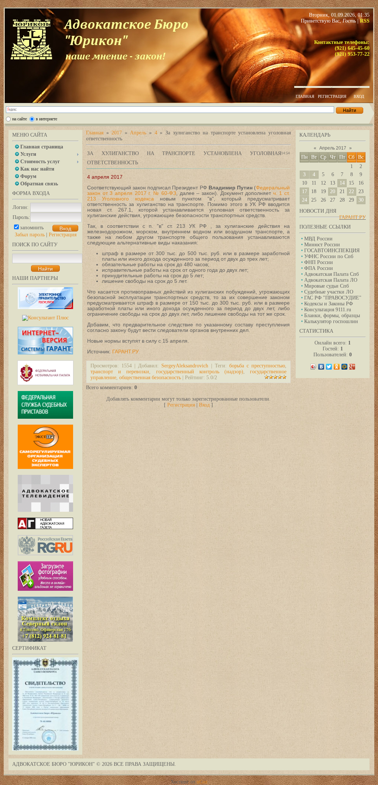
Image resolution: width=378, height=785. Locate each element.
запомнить (32, 227)
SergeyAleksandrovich (184, 365)
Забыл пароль (30, 234)
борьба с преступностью (257, 365)
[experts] (45, 467)
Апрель (138, 133)
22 (351, 191)
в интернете (46, 118)
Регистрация (62, 234)
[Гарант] (45, 353)
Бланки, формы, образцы (332, 315)
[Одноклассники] (337, 366)
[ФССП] (45, 417)
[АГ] (45, 527)
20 (332, 191)
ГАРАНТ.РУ (352, 217)
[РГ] (45, 553)
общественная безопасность (150, 377)
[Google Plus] (352, 366)
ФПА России (318, 268)
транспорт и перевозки (119, 371)
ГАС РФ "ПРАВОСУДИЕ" (332, 298)
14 (342, 183)
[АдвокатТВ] (45, 510)
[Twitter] (329, 366)
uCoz (202, 782)
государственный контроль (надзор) (199, 371)
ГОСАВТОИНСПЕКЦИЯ (332, 250)
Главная (94, 133)
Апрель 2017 (332, 148)
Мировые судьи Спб (326, 286)
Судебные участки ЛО (328, 292)
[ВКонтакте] (321, 366)
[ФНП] (45, 383)
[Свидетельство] (45, 749)
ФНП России (318, 262)
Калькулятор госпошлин (331, 321)
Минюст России (322, 244)
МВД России (318, 238)
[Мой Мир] (344, 366)
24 (304, 200)
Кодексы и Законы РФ (328, 303)
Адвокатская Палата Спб (331, 274)
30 (361, 200)
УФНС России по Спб (328, 256)
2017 (116, 133)
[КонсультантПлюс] (45, 317)
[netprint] (45, 589)
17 (304, 191)
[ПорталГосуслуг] (45, 307)
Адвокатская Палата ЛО (330, 280)
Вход (204, 405)
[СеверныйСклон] (45, 640)
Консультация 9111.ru (327, 309)
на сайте (19, 118)
